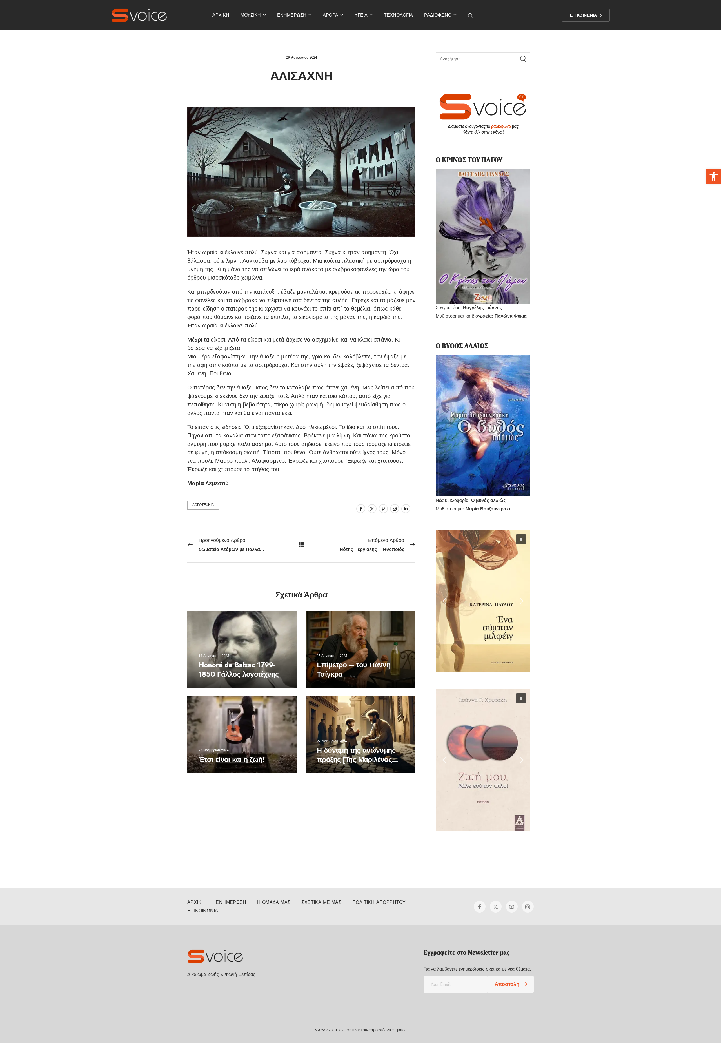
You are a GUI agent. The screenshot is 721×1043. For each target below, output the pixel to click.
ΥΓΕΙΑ (361, 15)
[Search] (523, 59)
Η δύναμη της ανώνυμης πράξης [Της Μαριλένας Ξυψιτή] (356, 759)
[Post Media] (242, 649)
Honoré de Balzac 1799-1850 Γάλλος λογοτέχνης (239, 669)
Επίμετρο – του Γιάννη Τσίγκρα (353, 669)
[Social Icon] (360, 508)
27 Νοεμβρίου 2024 (214, 750)
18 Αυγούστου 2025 (214, 655)
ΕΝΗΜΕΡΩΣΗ (291, 15)
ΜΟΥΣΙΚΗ (251, 15)
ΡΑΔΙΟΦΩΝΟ (437, 15)
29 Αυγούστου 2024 (301, 57)
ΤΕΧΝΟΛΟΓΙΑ (398, 15)
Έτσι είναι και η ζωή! (232, 759)
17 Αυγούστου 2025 (332, 655)
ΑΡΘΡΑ (330, 15)
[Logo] (139, 15)
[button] (713, 176)
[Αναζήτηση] (471, 15)
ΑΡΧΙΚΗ (220, 15)
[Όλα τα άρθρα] (301, 544)
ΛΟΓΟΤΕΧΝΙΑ (203, 504)
